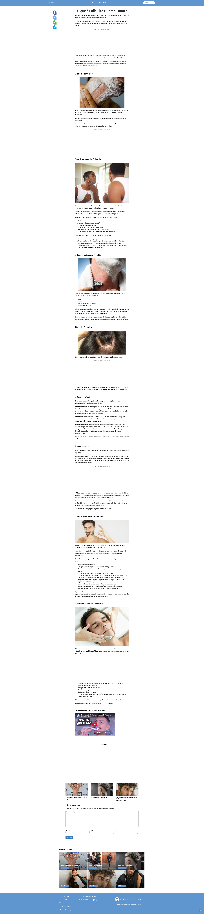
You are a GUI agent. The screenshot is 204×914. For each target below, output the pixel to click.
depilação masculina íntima (92, 63)
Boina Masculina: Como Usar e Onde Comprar (130, 883)
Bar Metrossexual (83, 899)
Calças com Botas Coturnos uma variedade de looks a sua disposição (101, 864)
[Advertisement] (102, 42)
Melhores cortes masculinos (66, 903)
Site (115, 830)
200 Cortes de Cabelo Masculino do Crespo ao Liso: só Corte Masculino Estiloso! (126, 799)
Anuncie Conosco (66, 906)
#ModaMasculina (93, 867)
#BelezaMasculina (65, 867)
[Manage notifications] (200, 910)
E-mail (92, 830)
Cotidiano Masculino (95, 900)
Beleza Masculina (99, 3)
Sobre (66, 899)
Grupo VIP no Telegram (66, 910)
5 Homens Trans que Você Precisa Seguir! (71, 865)
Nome (68, 830)
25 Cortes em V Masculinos (99, 797)
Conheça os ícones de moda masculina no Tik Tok (74, 883)
